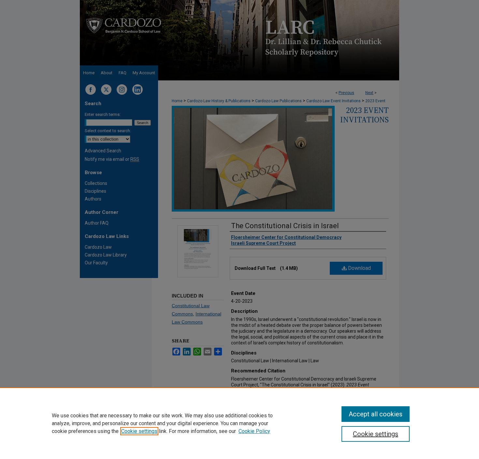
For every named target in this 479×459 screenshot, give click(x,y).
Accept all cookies (375, 414)
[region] (239, 423)
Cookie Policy (254, 431)
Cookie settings (139, 431)
